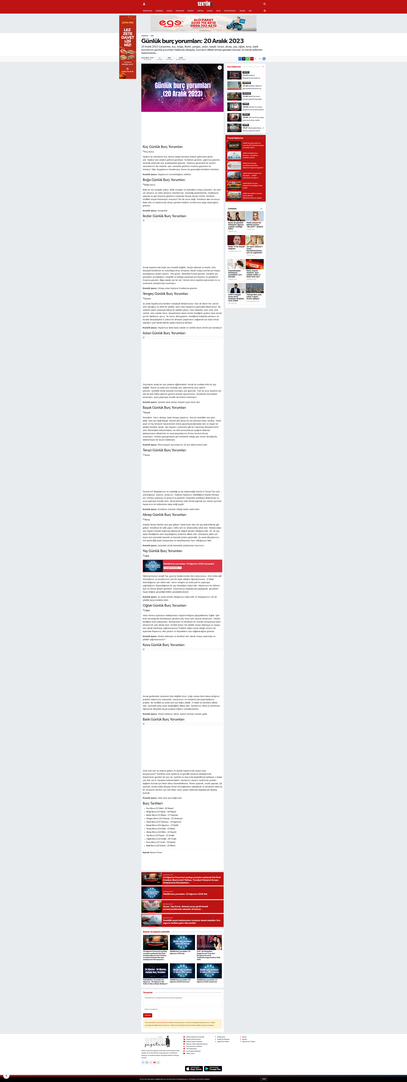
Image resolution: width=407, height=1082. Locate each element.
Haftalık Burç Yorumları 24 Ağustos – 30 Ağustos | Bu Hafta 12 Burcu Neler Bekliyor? (155, 982)
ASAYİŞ (169, 11)
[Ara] (264, 4)
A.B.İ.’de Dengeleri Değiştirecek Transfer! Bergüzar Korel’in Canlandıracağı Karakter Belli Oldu (208, 955)
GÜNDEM (159, 11)
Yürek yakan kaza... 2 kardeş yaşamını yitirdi (253, 129)
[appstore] (194, 1068)
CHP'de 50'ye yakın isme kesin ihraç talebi (253, 119)
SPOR (218, 11)
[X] (147, 1062)
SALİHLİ (246, 72)
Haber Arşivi (190, 1053)
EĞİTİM (200, 11)
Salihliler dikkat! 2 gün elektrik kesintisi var (252, 87)
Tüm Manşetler (191, 1048)
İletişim (244, 1039)
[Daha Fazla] (252, 58)
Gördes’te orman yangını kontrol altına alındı (253, 108)
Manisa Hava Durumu (193, 1039)
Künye (244, 1037)
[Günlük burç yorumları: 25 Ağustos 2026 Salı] (182, 942)
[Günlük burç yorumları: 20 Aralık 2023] (182, 88)
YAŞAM (242, 11)
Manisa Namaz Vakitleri (194, 1041)
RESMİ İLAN (147, 11)
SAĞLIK (210, 11)
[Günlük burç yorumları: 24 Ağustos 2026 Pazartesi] (182, 971)
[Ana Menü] (265, 11)
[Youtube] (154, 1062)
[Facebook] (143, 1062)
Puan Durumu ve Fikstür (194, 1046)
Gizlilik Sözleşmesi (223, 1039)
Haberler (144, 36)
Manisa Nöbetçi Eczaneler (195, 1037)
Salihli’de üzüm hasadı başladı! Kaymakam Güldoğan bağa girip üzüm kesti (253, 98)
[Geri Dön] (6, 1075)
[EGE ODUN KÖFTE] (203, 23)
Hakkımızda (221, 1037)
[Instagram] (150, 1062)
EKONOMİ (180, 11)
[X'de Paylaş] (243, 58)
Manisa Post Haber (248, 1041)
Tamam (264, 1079)
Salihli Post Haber (223, 1041)
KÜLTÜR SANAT (230, 11)
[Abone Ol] (264, 58)
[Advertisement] (182, 128)
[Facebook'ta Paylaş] (239, 58)
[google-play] (213, 1068)
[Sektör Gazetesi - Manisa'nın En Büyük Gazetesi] (205, 4)
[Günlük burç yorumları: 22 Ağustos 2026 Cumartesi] (209, 971)
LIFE (250, 11)
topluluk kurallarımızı (162, 1022)
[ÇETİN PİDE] (127, 47)
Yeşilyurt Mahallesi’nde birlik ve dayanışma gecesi (251, 76)
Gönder (148, 1015)
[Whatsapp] (158, 1062)
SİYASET (190, 11)
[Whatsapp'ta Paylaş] (248, 58)
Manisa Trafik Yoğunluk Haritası (197, 1044)
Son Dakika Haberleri (193, 1051)
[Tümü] (263, 67)
